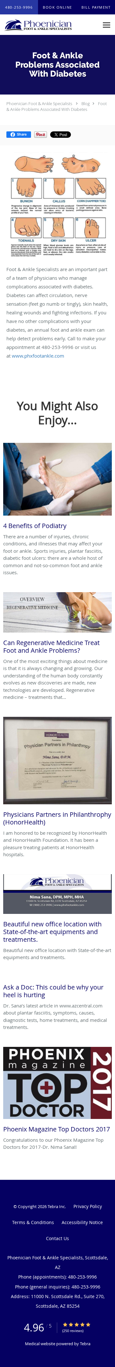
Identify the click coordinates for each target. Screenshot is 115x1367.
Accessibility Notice (82, 1222)
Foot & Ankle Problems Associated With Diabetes (56, 106)
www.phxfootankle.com (38, 355)
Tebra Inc (56, 1206)
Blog (85, 103)
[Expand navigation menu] (106, 25)
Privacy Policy (87, 1206)
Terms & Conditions (33, 1222)
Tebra (85, 1343)
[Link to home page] (49, 25)
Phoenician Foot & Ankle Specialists (39, 103)
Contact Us (57, 1238)
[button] (57, 7)
